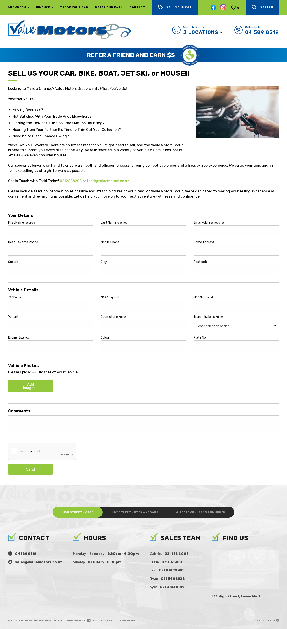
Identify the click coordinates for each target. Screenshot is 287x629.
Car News (127, 620)
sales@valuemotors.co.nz (38, 562)
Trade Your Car (74, 7)
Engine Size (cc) (19, 337)
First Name (21, 222)
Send (30, 469)
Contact (137, 7)
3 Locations (200, 32)
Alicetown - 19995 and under (200, 512)
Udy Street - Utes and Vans (135, 512)
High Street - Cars (78, 512)
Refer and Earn (109, 7)
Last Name (114, 222)
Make (110, 297)
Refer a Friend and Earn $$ (131, 55)
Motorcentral (104, 620)
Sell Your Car (179, 7)
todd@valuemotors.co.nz (108, 181)
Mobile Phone (110, 242)
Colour (105, 337)
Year (17, 297)
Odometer (113, 317)
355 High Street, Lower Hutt (236, 596)
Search (266, 7)
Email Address (209, 222)
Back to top (266, 620)
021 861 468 (171, 562)
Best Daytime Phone (23, 242)
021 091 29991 (171, 570)
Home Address (204, 242)
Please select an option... (213, 326)
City (104, 262)
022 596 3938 (173, 578)
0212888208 (71, 181)
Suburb (13, 262)
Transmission (209, 317)
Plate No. (200, 337)
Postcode (201, 262)
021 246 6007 (177, 553)
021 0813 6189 (172, 586)
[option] (143, 55)
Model (203, 297)
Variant (13, 317)
